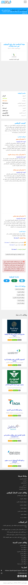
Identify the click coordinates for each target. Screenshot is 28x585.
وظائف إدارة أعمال (19, 289)
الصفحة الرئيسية (23, 10)
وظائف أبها (24, 561)
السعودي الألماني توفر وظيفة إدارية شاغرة (14, 360)
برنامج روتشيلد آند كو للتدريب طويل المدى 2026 (16, 534)
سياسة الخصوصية (22, 489)
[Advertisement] (14, 28)
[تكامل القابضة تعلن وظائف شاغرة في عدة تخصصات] (14, 434)
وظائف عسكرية (23, 505)
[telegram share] (22, 280)
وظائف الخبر (23, 555)
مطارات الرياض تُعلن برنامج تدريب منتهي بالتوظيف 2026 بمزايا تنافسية (15, 538)
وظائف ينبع (24, 557)
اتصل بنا (24, 481)
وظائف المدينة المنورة (21, 551)
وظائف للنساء (21, 300)
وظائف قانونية (21, 292)
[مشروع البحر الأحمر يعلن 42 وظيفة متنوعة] (14, 333)
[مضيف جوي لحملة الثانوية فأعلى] (14, 383)
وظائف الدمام (23, 553)
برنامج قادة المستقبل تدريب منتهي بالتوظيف (14, 461)
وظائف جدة (23, 547)
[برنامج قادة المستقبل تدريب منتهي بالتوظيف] (14, 459)
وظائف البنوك (23, 514)
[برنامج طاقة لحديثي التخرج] (14, 408)
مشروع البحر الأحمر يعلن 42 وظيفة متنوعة (15, 334)
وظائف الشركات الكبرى (18, 297)
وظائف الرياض (20, 303)
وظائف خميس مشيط (21, 563)
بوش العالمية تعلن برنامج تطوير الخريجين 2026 (16, 532)
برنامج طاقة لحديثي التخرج (14, 410)
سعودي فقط (14, 340)
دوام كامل (9, 340)
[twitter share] (7, 280)
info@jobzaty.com (22, 573)
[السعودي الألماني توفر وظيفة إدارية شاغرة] (14, 358)
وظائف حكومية (20, 294)
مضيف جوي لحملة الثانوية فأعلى (14, 384)
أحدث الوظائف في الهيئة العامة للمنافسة (15, 254)
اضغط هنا (16, 238)
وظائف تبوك (23, 559)
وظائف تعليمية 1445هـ (21, 495)
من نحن (24, 485)
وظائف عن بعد (23, 517)
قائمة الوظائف (14, 10)
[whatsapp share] (14, 280)
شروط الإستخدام (22, 487)
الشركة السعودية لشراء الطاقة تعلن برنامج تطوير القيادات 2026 (15, 526)
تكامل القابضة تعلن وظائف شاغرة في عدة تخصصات (14, 435)
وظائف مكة (23, 549)
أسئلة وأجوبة (23, 483)
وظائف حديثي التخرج (22, 511)
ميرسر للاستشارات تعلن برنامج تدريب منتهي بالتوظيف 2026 (14, 529)
